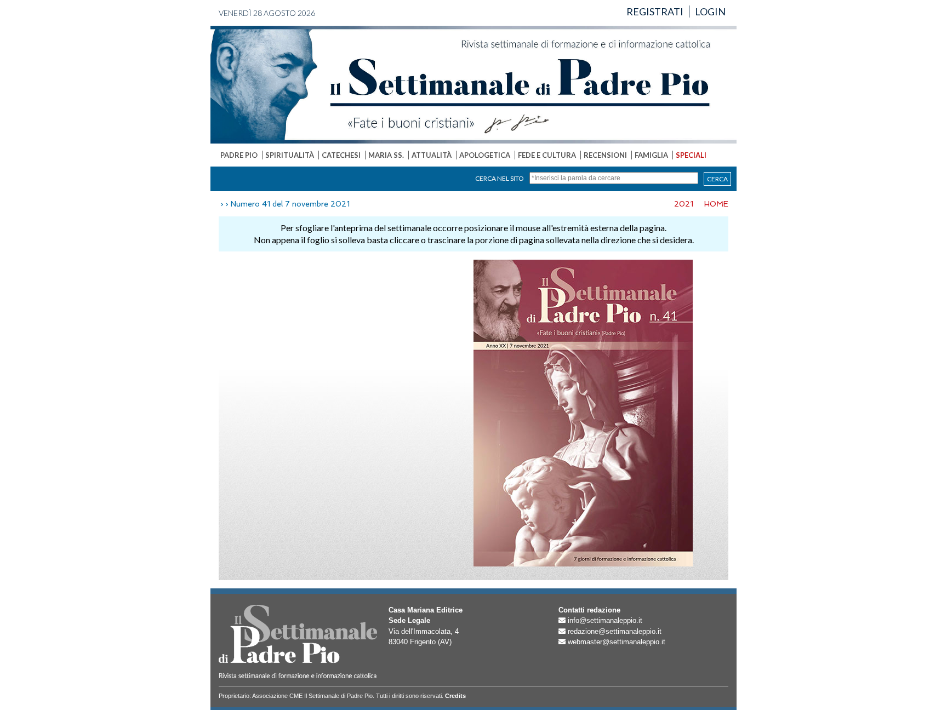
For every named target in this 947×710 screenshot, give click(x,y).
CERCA (717, 179)
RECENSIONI (605, 155)
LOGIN (710, 11)
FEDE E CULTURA (547, 155)
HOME (716, 203)
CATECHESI (341, 155)
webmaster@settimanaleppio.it (616, 642)
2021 (683, 203)
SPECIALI (691, 155)
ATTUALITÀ (432, 155)
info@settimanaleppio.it (605, 620)
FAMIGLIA (651, 155)
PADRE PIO (239, 155)
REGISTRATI (654, 11)
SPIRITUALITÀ (289, 155)
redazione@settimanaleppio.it (614, 631)
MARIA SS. (386, 155)
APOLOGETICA (484, 155)
